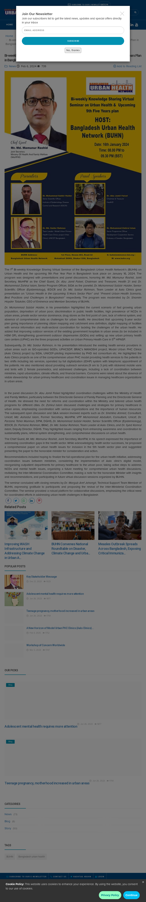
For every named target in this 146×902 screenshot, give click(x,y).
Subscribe (73, 41)
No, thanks (73, 50)
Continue (131, 895)
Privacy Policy (110, 895)
